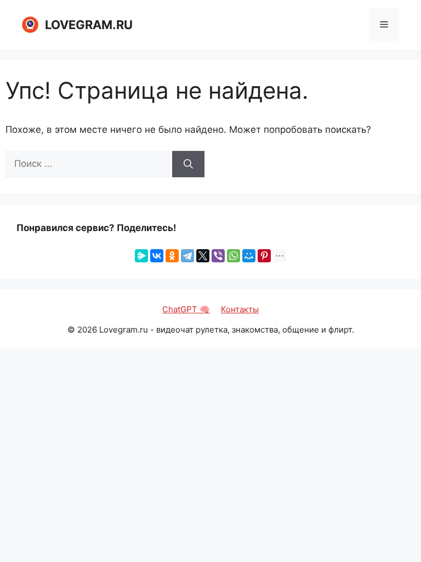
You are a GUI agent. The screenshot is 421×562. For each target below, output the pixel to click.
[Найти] (188, 164)
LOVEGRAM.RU (89, 25)
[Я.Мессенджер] (141, 255)
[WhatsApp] (233, 255)
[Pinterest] (264, 255)
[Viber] (218, 255)
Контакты (240, 309)
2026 (87, 329)
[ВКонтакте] (156, 255)
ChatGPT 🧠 (186, 309)
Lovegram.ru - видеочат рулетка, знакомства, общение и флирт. (226, 329)
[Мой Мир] (248, 255)
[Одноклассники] (172, 255)
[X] (202, 255)
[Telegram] (187, 255)
